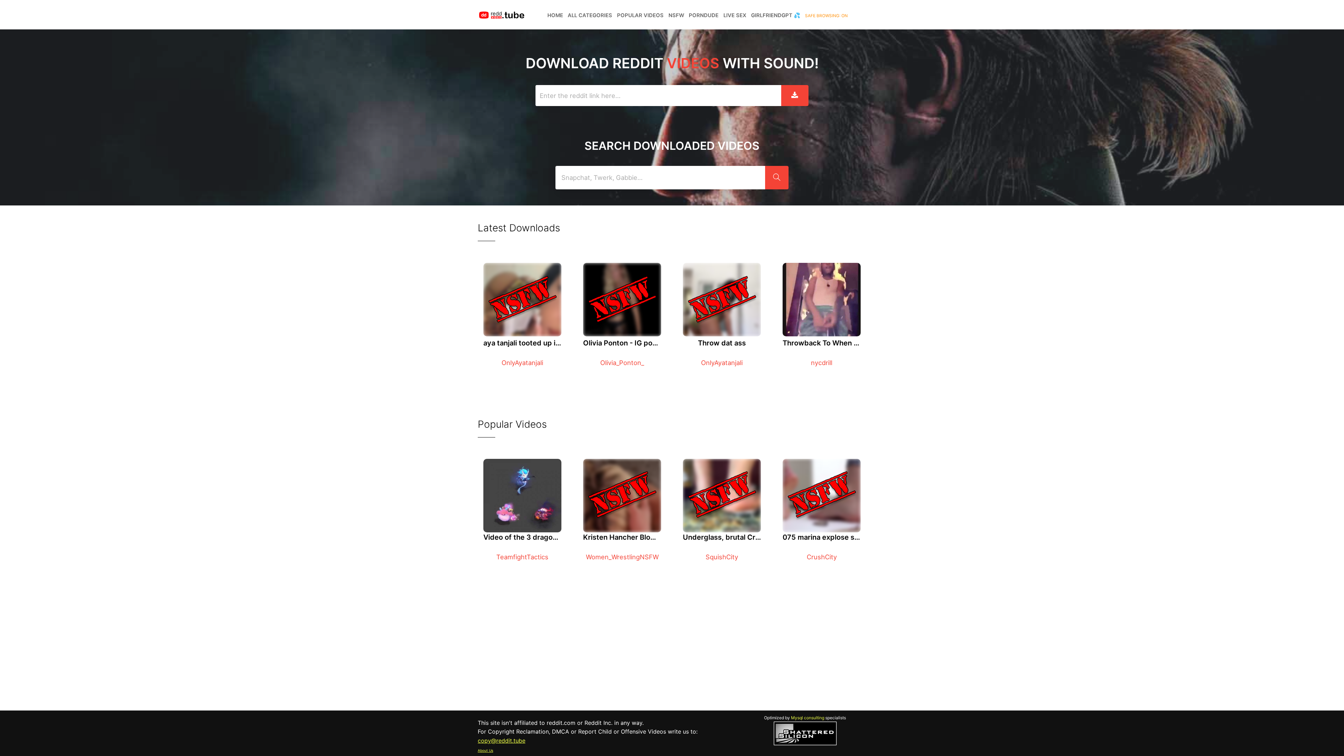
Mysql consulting (807, 717)
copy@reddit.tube (501, 740)
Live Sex (734, 15)
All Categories (590, 15)
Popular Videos (640, 15)
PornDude (704, 15)
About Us (485, 750)
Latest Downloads (519, 228)
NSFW (676, 15)
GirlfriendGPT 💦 (775, 15)
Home (555, 15)
